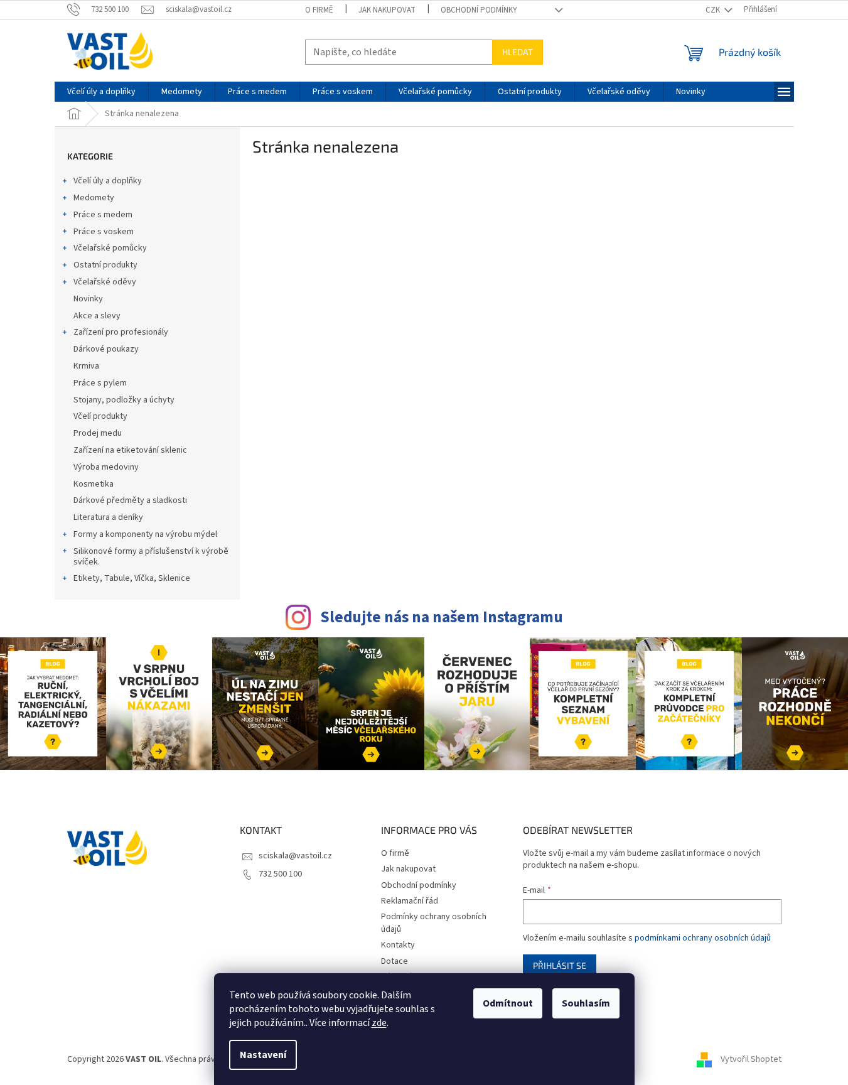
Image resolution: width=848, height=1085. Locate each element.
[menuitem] (101, 92)
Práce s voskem (103, 231)
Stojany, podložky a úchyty (123, 400)
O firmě (319, 10)
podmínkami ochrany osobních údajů (703, 938)
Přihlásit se (559, 965)
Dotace (394, 961)
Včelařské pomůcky (110, 248)
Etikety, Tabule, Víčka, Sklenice (131, 578)
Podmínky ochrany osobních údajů (433, 922)
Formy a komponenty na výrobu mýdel (145, 534)
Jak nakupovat (387, 10)
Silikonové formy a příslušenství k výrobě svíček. (150, 556)
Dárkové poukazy (106, 349)
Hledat (517, 51)
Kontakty (398, 945)
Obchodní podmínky (479, 10)
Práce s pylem (100, 383)
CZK (714, 10)
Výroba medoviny (106, 467)
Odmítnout (508, 1003)
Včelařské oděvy (104, 282)
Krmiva (86, 366)
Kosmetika (93, 484)
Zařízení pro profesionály (120, 332)
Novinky (88, 299)
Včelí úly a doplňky (107, 181)
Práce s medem (102, 214)
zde (379, 1023)
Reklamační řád (409, 901)
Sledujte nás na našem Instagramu (441, 617)
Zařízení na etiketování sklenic (130, 450)
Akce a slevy (97, 316)
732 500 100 (280, 874)
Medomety (93, 198)
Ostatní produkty (105, 265)
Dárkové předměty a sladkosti (130, 500)
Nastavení (263, 1055)
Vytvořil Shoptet (751, 1059)
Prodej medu (97, 433)
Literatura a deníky (108, 517)
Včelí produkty (100, 416)
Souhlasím (586, 1003)
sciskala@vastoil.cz (295, 856)
